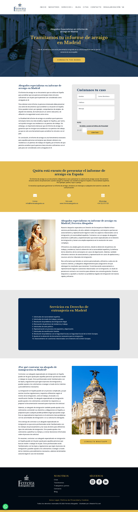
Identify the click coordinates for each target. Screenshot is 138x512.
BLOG (78, 7)
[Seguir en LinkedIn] (106, 482)
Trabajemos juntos (61, 486)
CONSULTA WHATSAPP (95, 442)
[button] (5, 506)
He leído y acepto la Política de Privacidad (94, 126)
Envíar (95, 132)
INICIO (43, 7)
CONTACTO (96, 7)
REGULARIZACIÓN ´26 (114, 7)
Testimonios (59, 483)
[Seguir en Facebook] (99, 482)
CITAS (86, 7)
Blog (56, 492)
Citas (56, 480)
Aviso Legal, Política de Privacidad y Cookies (69, 500)
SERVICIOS (66, 7)
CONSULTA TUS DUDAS (69, 60)
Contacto (57, 489)
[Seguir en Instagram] (92, 482)
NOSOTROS (54, 7)
